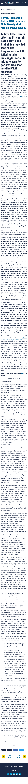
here (22, 373)
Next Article (19, 756)
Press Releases (10, 9)
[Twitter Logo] (11, 774)
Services (14, 766)
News (2, 9)
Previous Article (9, 756)
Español (18, 2)
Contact (14, 770)
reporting (22, 96)
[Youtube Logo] (17, 774)
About (6, 766)
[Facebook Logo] (8, 774)
